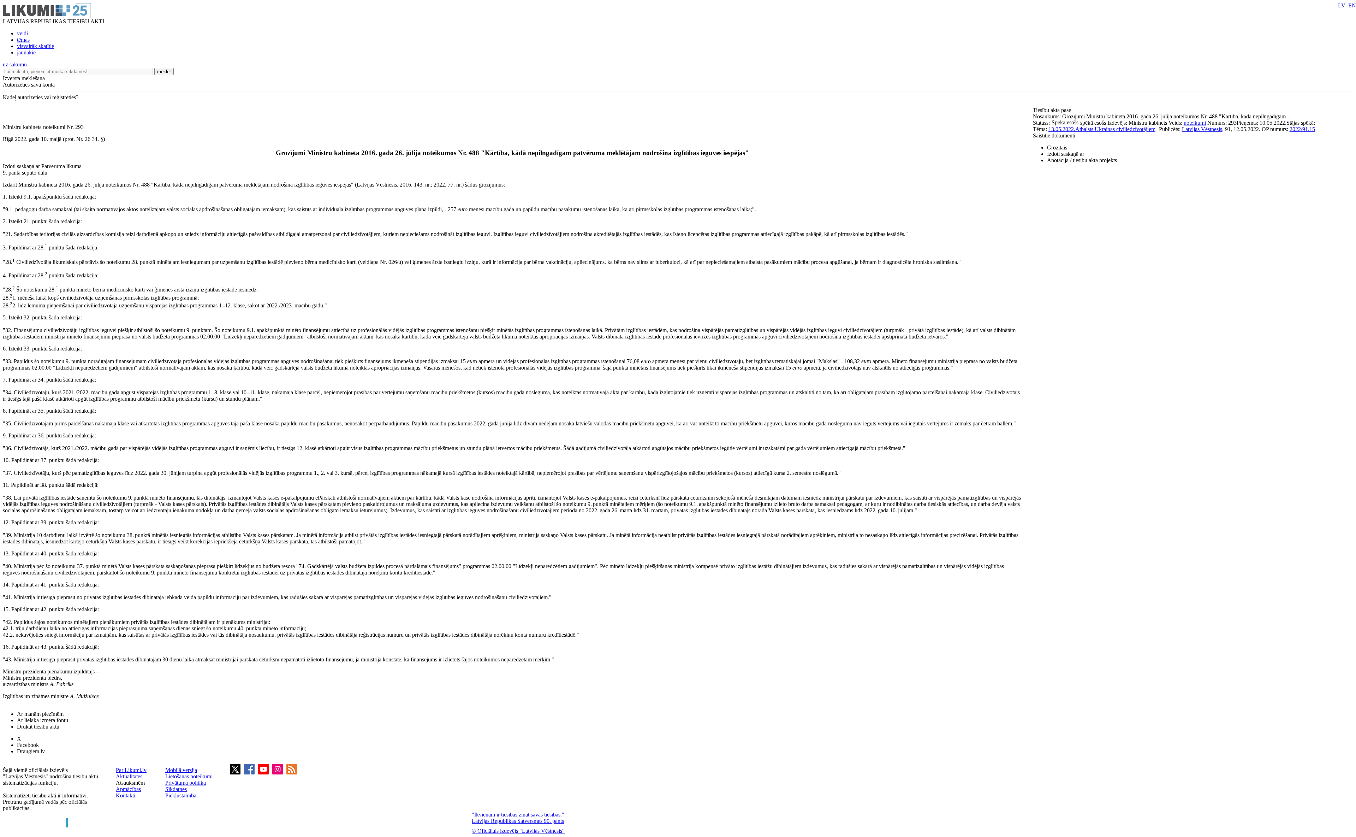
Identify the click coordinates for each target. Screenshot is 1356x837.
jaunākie (26, 52)
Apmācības (128, 789)
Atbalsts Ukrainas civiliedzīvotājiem (1115, 129)
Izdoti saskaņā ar (1065, 154)
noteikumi (1195, 123)
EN (1352, 5)
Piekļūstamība (180, 795)
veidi (22, 33)
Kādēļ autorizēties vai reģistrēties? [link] (40, 97)
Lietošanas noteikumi (189, 776)
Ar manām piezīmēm (40, 714)
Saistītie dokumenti (1054, 135)
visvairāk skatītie (35, 46)
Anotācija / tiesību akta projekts (1082, 160)
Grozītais (1057, 148)
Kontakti (125, 795)
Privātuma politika (185, 783)
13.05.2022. (1061, 129)
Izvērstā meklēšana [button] (24, 78)
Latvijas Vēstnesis (1202, 129)
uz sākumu (15, 64)
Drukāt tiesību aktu (38, 727)
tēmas (23, 40)
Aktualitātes (129, 776)
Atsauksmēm (130, 783)
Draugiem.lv (31, 751)
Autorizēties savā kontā (29, 85)
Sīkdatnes (176, 789)
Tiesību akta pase (1052, 110)
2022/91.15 (1302, 129)
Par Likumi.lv (131, 770)
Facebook (28, 745)
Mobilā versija (181, 770)
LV (1341, 5)
